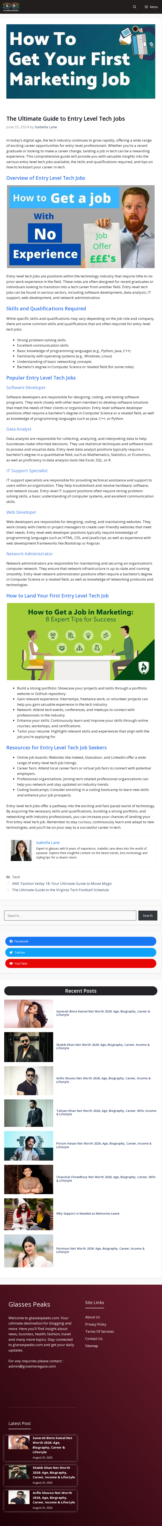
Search (148, 915)
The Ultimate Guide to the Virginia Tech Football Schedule (60, 889)
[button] (134, 7)
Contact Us (94, 1338)
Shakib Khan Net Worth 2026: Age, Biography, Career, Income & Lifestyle (103, 1046)
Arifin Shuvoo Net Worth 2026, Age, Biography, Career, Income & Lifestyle (103, 1080)
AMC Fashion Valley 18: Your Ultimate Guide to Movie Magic (62, 883)
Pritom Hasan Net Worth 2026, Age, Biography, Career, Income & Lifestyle (103, 1145)
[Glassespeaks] (11, 7)
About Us (92, 1317)
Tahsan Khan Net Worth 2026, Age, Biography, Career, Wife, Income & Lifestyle (106, 1112)
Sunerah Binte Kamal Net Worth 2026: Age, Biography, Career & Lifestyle (103, 1013)
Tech (16, 877)
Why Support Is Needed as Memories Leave (87, 1213)
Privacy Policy (95, 1324)
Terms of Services (99, 1331)
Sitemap (91, 1346)
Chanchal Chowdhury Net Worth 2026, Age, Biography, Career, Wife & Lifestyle (105, 1179)
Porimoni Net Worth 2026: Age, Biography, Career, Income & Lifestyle (100, 1250)
